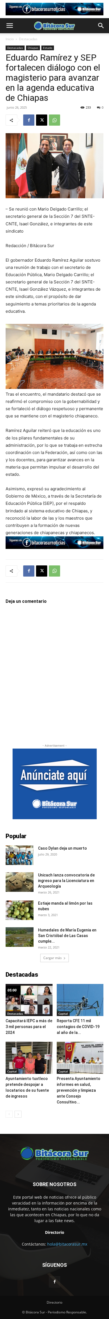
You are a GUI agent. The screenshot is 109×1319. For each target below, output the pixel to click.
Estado (47, 48)
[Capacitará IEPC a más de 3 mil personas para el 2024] (29, 1000)
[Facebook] (28, 120)
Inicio (10, 39)
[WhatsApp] (54, 120)
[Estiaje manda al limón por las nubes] (20, 910)
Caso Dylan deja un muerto (62, 848)
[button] (9, 25)
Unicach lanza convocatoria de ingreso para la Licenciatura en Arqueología (66, 880)
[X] (41, 120)
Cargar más (52, 957)
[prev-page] (9, 1114)
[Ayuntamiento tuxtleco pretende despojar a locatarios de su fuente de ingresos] (29, 1058)
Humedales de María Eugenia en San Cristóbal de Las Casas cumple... (67, 935)
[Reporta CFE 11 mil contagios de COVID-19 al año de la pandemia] (80, 1000)
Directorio (54, 1302)
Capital (63, 1013)
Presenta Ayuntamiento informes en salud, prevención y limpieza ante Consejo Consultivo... (78, 1090)
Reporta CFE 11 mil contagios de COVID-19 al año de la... (78, 1027)
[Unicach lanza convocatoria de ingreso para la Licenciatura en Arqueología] (20, 882)
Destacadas (28, 39)
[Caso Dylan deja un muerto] (20, 855)
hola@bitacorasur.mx (67, 1244)
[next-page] (18, 1114)
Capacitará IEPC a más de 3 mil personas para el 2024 (29, 1027)
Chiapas (33, 48)
